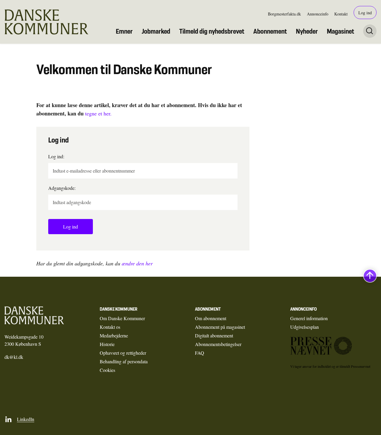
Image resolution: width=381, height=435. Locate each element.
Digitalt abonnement (214, 335)
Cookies (107, 370)
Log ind (365, 12)
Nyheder (307, 31)
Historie (107, 344)
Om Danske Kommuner (122, 318)
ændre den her (137, 263)
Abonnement (270, 31)
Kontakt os (110, 327)
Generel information (309, 318)
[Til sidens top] (370, 275)
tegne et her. (98, 113)
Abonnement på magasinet (220, 327)
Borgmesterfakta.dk (284, 14)
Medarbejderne (114, 335)
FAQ (199, 353)
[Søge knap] (370, 31)
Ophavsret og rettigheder (123, 353)
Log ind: (56, 156)
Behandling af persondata (124, 361)
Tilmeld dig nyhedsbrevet (211, 31)
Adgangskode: (62, 188)
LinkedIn (25, 419)
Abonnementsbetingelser (218, 344)
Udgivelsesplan (304, 327)
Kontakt (341, 14)
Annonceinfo (317, 14)
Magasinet (340, 31)
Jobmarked (156, 31)
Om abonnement (210, 318)
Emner (124, 31)
